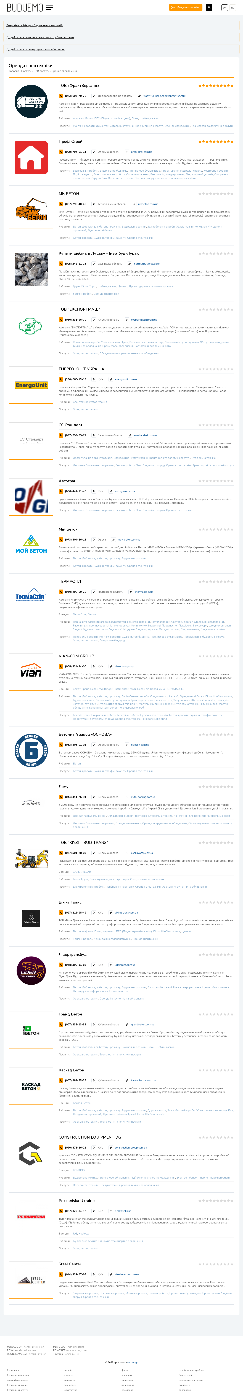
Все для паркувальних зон (89, 816)
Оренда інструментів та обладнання (164, 823)
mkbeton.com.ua (148, 204)
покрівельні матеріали (191, 1380)
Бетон (77, 226)
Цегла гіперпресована (187, 987)
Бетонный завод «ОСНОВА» (85, 734)
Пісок (134, 118)
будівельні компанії (17, 1385)
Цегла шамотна (118, 991)
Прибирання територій (120, 886)
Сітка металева (110, 342)
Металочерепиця (119, 625)
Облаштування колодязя (191, 226)
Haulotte (83, 1233)
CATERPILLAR (82, 872)
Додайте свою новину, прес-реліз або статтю (35, 49)
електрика (127, 1390)
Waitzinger (105, 689)
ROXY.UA (21, 1350)
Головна (14, 71)
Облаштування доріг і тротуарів (92, 458)
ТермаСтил (79, 614)
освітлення (185, 1385)
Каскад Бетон (71, 1070)
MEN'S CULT (68, 1347)
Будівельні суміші (83, 700)
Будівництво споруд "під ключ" (102, 629)
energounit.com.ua (126, 379)
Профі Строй (71, 141)
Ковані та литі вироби (86, 342)
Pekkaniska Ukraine (77, 1200)
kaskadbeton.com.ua (143, 1080)
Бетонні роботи (83, 238)
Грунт (76, 286)
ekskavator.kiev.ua (142, 853)
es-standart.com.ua (145, 435)
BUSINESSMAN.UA (26, 1354)
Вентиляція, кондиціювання (167, 174)
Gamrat (92, 614)
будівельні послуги (17, 1390)
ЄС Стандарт (70, 425)
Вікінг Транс (70, 902)
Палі (230, 1110)
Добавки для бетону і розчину (101, 226)
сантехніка (127, 1380)
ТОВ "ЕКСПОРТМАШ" (79, 309)
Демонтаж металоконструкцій (115, 126)
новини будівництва (17, 1380)
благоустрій (185, 1375)
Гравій (132, 1114)
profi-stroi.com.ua (141, 152)
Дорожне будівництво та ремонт (93, 465)
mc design (132, 1362)
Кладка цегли (81, 715)
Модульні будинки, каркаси (140, 629)
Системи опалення (137, 174)
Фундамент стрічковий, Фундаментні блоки (177, 696)
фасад (125, 1370)
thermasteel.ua (144, 592)
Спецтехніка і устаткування (182, 342)
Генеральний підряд (112, 640)
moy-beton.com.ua (129, 539)
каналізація (128, 1385)
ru (232, 7)
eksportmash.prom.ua (144, 320)
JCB (183, 689)
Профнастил (170, 625)
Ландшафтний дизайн (199, 174)
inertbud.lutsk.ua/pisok (147, 264)
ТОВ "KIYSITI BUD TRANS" (83, 842)
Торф (92, 286)
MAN (133, 689)
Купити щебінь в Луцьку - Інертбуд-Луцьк (99, 253)
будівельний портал (18, 1375)
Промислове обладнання (117, 346)
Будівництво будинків (113, 170)
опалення (127, 1375)
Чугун (124, 342)
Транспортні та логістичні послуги (212, 126)
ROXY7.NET (69, 1350)
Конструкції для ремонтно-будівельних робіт (117, 707)
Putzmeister (121, 689)
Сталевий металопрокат (209, 622)
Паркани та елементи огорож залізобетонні (100, 622)
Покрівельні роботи (85, 637)
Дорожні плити (156, 1110)
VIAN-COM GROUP (76, 656)
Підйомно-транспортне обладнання (153, 1177)
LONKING (79, 1170)
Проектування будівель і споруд (181, 170)
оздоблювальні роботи (191, 1370)
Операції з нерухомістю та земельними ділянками (165, 178)
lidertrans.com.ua (125, 965)
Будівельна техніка (203, 458)
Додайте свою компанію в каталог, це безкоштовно (40, 37)
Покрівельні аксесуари (193, 625)
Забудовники (181, 700)
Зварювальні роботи (85, 170)
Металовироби (160, 622)
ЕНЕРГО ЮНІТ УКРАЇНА (81, 369)
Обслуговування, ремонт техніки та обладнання (129, 353)
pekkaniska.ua (123, 1211)
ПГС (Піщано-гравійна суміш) (112, 118)
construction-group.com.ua (131, 1147)
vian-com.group (124, 666)
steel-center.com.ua (127, 1274)
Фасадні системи (169, 629)
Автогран (67, 481)
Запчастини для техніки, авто (153, 346)
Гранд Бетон (90, 689)
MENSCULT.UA (25, 1347)
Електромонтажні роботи (109, 174)
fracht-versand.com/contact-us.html (165, 96)
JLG (75, 1233)
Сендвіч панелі (190, 629)
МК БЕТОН (69, 193)
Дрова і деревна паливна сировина (151, 286)
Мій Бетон (68, 529)
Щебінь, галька (149, 118)
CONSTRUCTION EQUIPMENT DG (90, 1137)
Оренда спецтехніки (177, 126)
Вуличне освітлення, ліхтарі (146, 342)
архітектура (70, 1390)
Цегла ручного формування (90, 991)
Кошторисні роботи (216, 170)
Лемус (64, 786)
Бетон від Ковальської (151, 689)
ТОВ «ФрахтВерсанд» (79, 85)
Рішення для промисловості (90, 625)
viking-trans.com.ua (126, 912)
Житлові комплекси (203, 700)
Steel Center (70, 1264)
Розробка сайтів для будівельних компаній (34, 25)
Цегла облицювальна (215, 987)
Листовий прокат (139, 622)
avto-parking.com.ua (143, 797)
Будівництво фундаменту (110, 238)
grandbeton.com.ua (142, 1024)
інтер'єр (68, 1375)
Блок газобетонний (159, 987)
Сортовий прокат (182, 622)
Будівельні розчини (134, 226)
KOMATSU (173, 689)
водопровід (185, 1390)
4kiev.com (66, 1354)
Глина (76, 879)
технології (70, 1385)
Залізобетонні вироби (161, 226)
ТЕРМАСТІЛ (70, 581)
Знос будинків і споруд (149, 126)
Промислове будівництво (144, 170)
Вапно (89, 118)
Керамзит (109, 931)
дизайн (68, 1370)
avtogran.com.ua (125, 491)
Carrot (77, 689)
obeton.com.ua (140, 745)
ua (224, 7)
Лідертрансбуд (73, 954)
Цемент (123, 286)
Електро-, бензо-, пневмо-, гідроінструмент (203, 1177)
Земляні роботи (82, 294)
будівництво (13, 1370)
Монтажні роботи (84, 126)
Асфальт (78, 118)
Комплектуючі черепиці (146, 625)
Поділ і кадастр (82, 174)
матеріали (69, 1380)
